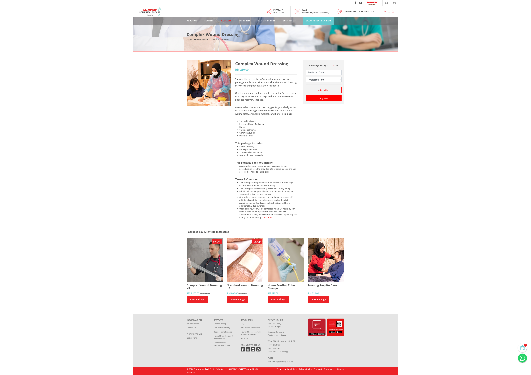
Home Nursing (220, 323)
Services (209, 21)
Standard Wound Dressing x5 (245, 286)
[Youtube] (248, 349)
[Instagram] (258, 349)
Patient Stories (266, 21)
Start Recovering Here (318, 21)
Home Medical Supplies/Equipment (222, 344)
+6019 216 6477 (279, 12)
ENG (386, 3)
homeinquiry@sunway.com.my (315, 12)
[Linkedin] (253, 349)
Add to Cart (323, 90)
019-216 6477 (268, 217)
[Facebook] (243, 349)
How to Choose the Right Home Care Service (251, 333)
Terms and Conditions (287, 369)
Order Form (192, 338)
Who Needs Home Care (250, 327)
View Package (197, 299)
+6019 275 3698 (274, 348)
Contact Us (289, 21)
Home (189, 39)
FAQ (242, 323)
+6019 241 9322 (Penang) (278, 351)
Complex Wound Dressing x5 (204, 286)
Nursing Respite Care (322, 285)
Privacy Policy (305, 369)
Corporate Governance (324, 369)
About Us (192, 21)
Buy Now (323, 98)
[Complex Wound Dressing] (209, 83)
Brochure (244, 338)
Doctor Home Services (223, 332)
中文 (394, 3)
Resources (244, 21)
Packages (226, 21)
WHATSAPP (278, 10)
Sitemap (340, 369)
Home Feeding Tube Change (281, 286)
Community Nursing (222, 327)
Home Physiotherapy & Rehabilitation (223, 337)
